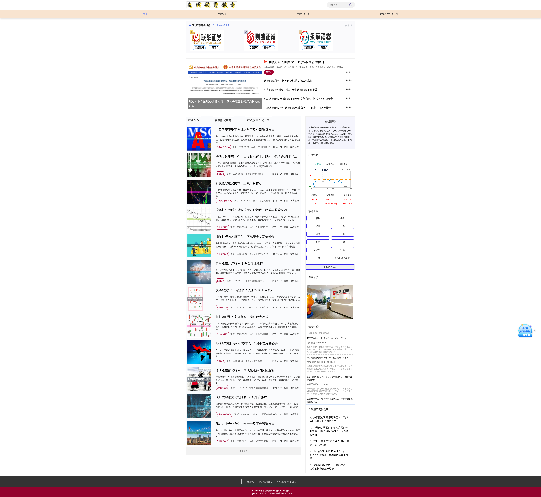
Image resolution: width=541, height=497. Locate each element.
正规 (318, 257)
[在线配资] (211, 4)
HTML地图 (284, 490)
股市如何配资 (222, 334)
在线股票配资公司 (389, 13)
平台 (342, 218)
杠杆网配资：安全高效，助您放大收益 (242, 316)
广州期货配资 (222, 227)
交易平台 (317, 249)
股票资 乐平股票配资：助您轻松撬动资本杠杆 (297, 62)
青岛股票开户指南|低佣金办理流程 (239, 263)
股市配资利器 (222, 307)
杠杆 (318, 226)
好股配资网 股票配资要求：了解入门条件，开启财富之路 (329, 419)
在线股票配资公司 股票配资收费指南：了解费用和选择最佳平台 (300, 107)
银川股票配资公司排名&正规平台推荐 (241, 397)
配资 (318, 242)
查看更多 (244, 450)
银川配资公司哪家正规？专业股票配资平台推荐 (290, 89)
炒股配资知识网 (343, 257)
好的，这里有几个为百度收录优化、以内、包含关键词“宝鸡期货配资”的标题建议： (272, 156)
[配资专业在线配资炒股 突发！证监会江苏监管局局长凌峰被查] (225, 80)
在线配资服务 (303, 13)
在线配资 (222, 13)
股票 (342, 226)
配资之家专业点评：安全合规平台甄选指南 (245, 423)
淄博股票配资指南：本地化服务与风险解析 (245, 370)
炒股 (342, 234)
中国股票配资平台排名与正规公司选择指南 (245, 129)
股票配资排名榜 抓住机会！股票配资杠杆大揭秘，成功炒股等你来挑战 (329, 454)
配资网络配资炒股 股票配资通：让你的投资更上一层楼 (329, 466)
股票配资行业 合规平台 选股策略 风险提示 (245, 290)
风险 (318, 234)
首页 (145, 13)
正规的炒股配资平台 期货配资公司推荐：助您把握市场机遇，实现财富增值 (329, 431)
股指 (318, 218)
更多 (348, 25)
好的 (342, 242)
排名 (342, 249)
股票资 (269, 72)
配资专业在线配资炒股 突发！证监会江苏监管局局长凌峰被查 (224, 103)
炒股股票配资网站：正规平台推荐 (239, 183)
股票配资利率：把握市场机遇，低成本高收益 (289, 80)
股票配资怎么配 (223, 147)
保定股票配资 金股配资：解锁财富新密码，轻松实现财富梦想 (298, 98)
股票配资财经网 (277, 493)
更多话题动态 (330, 267)
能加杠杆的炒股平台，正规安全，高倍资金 (245, 236)
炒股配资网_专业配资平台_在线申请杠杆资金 (247, 343)
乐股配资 (220, 173)
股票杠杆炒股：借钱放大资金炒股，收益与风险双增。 (253, 209)
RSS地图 (275, 490)
